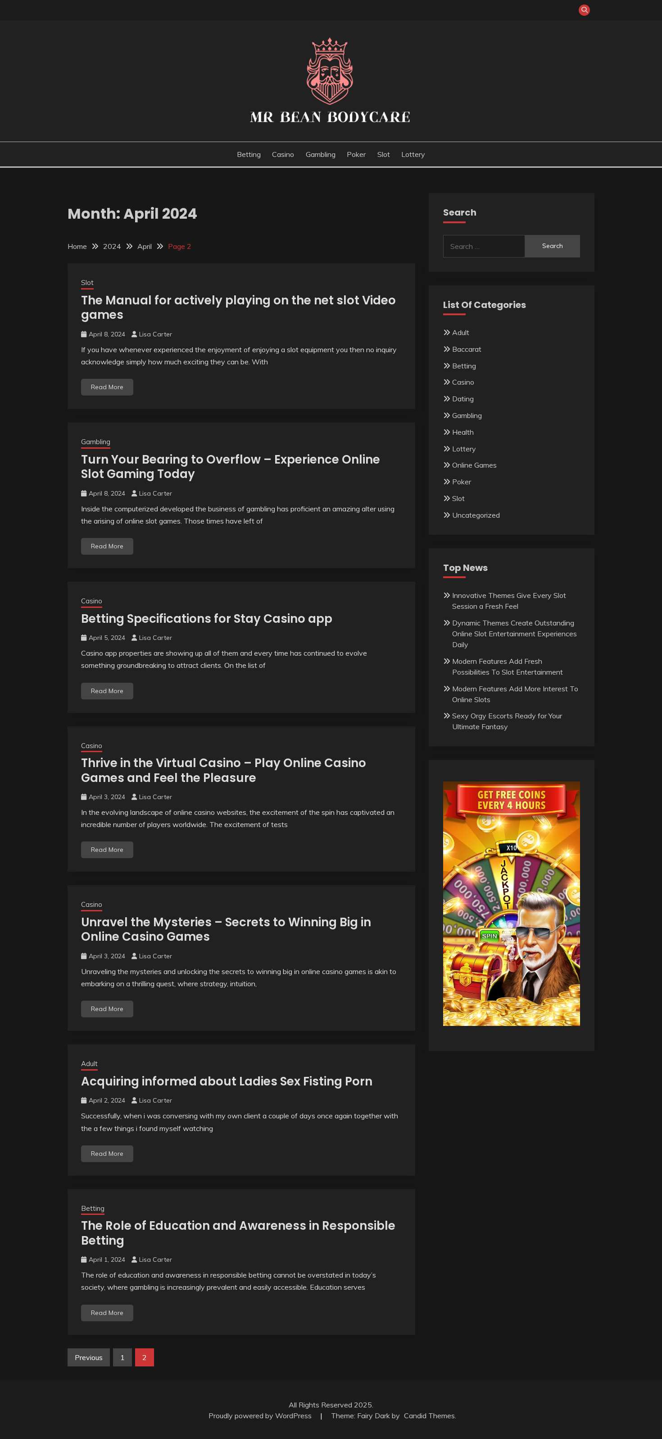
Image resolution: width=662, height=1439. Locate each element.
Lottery (413, 154)
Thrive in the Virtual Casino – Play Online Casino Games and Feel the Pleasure (223, 770)
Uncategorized (476, 515)
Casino (283, 154)
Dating (463, 398)
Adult (89, 1063)
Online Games (474, 464)
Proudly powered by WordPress (261, 1415)
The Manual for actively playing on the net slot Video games (238, 307)
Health (463, 432)
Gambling (321, 154)
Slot (383, 154)
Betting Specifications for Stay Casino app (206, 619)
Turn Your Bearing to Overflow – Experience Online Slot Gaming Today (230, 467)
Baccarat (466, 349)
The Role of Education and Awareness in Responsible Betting (238, 1233)
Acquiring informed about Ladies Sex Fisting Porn (226, 1081)
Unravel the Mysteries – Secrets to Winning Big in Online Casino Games (226, 929)
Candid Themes (429, 1415)
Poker (356, 154)
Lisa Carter (155, 334)
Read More (107, 387)
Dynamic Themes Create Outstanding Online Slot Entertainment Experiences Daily (514, 633)
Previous (89, 1357)
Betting (249, 154)
